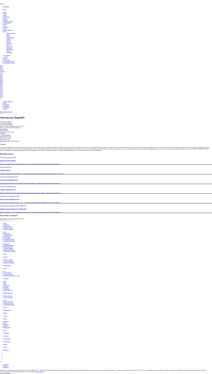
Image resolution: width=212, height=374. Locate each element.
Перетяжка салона (5, 141)
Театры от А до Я (8, 303)
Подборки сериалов (8, 241)
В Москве (6, 224)
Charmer (8, 373)
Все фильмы (6, 236)
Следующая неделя (8, 61)
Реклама (5, 366)
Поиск (5, 12)
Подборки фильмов (8, 239)
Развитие (5, 287)
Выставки (6, 107)
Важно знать (6, 327)
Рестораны (6, 16)
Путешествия (7, 22)
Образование (10, 37)
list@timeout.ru (40, 371)
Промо (8, 51)
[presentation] (1, 97)
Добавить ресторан (8, 249)
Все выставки (7, 272)
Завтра (5, 58)
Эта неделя (6, 60)
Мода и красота (11, 33)
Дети (4, 28)
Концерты (6, 104)
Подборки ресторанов (9, 251)
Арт (4, 25)
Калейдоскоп (7, 338)
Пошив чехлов (15, 141)
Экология (9, 48)
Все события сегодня (6, 111)
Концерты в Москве (9, 262)
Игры (8, 36)
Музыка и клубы (8, 21)
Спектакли (6, 106)
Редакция (6, 364)
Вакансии (6, 367)
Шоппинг (6, 324)
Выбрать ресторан (8, 245)
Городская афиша (8, 229)
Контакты (9, 52)
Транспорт (10, 46)
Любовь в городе (8, 227)
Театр (8, 34)
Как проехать (8, 123)
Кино (4, 15)
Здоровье (5, 27)
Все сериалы (6, 238)
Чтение (9, 40)
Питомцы (9, 43)
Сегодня (5, 57)
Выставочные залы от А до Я (11, 275)
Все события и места (9, 63)
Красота (5, 19)
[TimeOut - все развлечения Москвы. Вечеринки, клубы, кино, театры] (3, 2)
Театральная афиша (8, 304)
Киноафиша (6, 233)
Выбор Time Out (7, 30)
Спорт (5, 24)
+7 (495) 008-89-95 (5, 135)
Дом (8, 45)
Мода (4, 18)
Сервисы (5, 326)
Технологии (10, 49)
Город (5, 13)
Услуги (5, 347)
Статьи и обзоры (8, 235)
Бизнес (9, 42)
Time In (9, 39)
